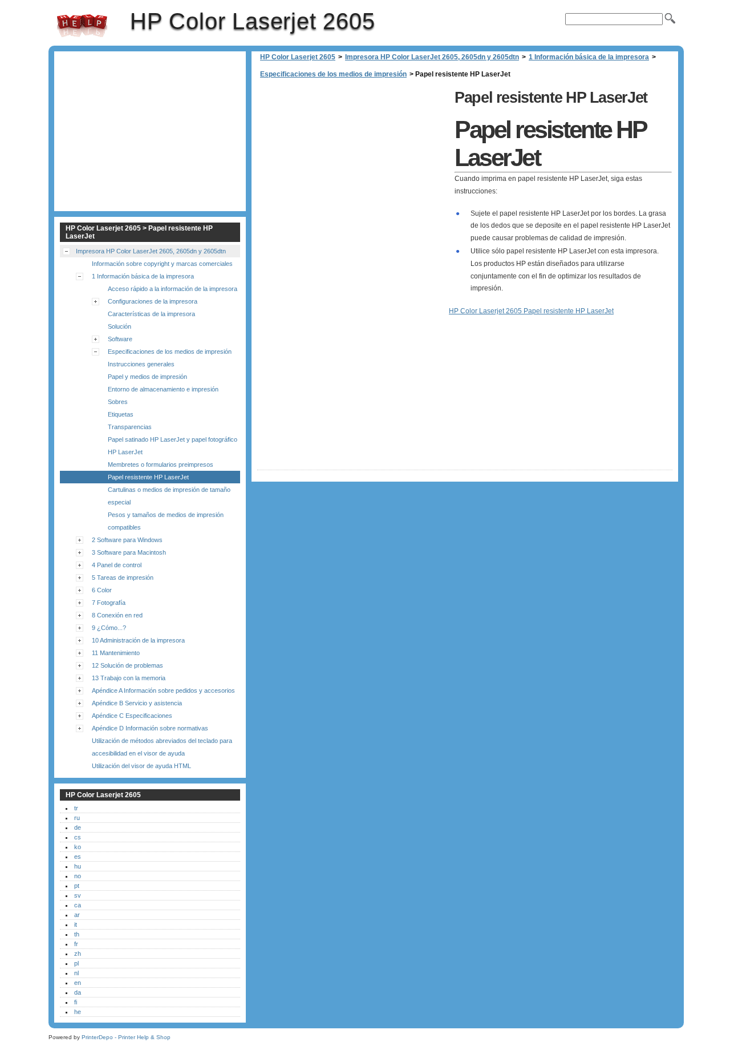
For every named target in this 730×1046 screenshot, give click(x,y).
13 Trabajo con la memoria (128, 678)
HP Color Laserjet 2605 (82, 25)
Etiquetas (120, 414)
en (77, 982)
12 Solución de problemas (127, 665)
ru (77, 817)
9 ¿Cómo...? (109, 627)
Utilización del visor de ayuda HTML (141, 765)
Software (120, 339)
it (75, 924)
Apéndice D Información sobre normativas (150, 728)
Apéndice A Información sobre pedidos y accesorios (163, 690)
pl (76, 963)
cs (77, 837)
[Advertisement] (353, 165)
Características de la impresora (151, 313)
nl (76, 973)
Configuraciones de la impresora (152, 301)
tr (76, 808)
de (77, 827)
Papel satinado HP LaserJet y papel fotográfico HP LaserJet (172, 445)
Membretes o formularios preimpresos (160, 464)
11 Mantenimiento (116, 652)
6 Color (102, 590)
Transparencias (130, 426)
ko (77, 846)
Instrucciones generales (141, 364)
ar (77, 914)
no (77, 876)
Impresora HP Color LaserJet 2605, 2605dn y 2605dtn (432, 57)
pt (76, 885)
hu (77, 866)
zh (77, 953)
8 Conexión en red (117, 615)
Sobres (118, 401)
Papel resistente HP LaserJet (148, 477)
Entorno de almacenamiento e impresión (163, 389)
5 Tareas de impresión (122, 577)
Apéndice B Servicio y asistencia (137, 703)
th (76, 934)
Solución (119, 326)
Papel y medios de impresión (147, 376)
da (77, 992)
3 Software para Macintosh (129, 552)
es (77, 856)
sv (77, 895)
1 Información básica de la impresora (589, 57)
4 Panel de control (116, 565)
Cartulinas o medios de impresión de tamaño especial (169, 496)
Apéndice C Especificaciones (132, 715)
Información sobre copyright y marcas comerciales (162, 263)
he (77, 1011)
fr (76, 943)
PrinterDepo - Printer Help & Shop (126, 1037)
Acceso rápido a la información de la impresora (172, 288)
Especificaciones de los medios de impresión (333, 74)
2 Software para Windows (127, 539)
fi (75, 1002)
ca (77, 905)
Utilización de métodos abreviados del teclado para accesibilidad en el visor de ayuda (162, 747)
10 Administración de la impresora (138, 640)
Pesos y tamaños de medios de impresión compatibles (166, 521)
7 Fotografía (108, 602)
